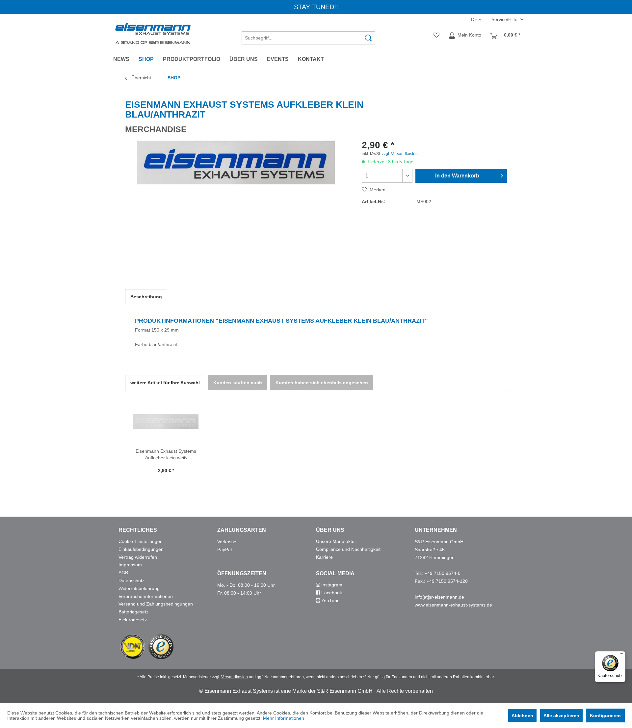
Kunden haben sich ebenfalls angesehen (322, 382)
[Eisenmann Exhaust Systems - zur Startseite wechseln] (153, 33)
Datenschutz (131, 580)
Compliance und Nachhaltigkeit (348, 549)
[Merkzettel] (436, 35)
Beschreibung (146, 296)
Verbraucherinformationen (145, 596)
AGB (123, 572)
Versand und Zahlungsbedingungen (155, 604)
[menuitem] (308, 35)
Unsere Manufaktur (336, 541)
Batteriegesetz (133, 611)
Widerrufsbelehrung (139, 588)
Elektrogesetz (132, 619)
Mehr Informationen (283, 718)
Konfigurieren (605, 715)
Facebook (331, 592)
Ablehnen (522, 715)
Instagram (331, 584)
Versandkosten (234, 677)
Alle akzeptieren (561, 715)
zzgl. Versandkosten (400, 153)
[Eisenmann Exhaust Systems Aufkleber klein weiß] (165, 421)
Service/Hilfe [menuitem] (505, 19)
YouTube (330, 600)
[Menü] (621, 655)
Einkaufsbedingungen (141, 549)
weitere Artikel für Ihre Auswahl (165, 382)
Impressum (130, 564)
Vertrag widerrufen (137, 557)
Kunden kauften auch (237, 382)
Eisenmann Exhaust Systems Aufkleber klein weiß (166, 454)
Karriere (324, 557)
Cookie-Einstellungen (140, 541)
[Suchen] (368, 37)
